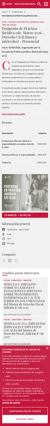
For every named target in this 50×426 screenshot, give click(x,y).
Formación (17, 12)
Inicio (5, 12)
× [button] (47, 348)
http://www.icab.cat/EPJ (13, 114)
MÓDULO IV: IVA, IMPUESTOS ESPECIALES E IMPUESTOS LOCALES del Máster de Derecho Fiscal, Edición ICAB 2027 (24, 330)
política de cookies (11, 402)
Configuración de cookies (25, 411)
